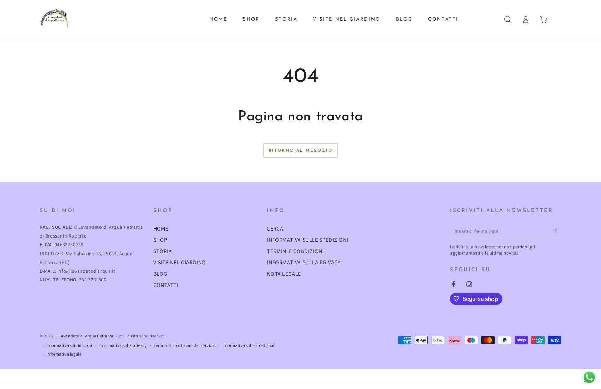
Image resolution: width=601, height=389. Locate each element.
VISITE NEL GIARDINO (179, 262)
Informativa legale (64, 354)
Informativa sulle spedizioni (249, 345)
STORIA (162, 251)
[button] (507, 19)
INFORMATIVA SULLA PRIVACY (303, 262)
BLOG (160, 274)
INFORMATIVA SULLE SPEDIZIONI (307, 239)
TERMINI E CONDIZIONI (295, 251)
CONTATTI (166, 285)
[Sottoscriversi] (557, 230)
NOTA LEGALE (284, 274)
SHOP (160, 239)
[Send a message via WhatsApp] (589, 377)
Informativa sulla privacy (123, 345)
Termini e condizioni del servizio (185, 345)
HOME (160, 228)
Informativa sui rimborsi (70, 345)
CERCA (275, 228)
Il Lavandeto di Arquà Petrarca (84, 336)
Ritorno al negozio (300, 151)
